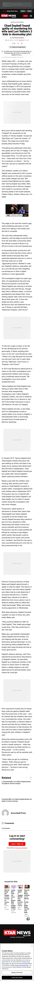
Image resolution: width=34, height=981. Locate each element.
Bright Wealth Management (13, 11)
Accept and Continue (17, 977)
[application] (17, 210)
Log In (25, 16)
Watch (22, 11)
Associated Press (18, 813)
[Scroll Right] (30, 777)
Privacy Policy (5, 963)
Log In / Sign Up (17, 844)
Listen (29, 11)
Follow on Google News (18, 47)
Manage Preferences (17, 972)
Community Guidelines (21, 848)
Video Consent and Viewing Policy (20, 965)
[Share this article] (18, 43)
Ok (32, 945)
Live (4, 11)
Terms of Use (26, 961)
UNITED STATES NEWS (17, 22)
